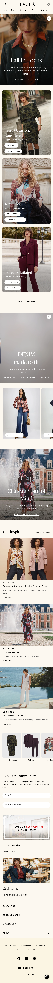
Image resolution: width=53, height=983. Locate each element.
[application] (47, 977)
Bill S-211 (32, 950)
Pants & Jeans (12, 282)
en (29, 975)
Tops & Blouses (12, 213)
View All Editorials (43, 532)
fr (33, 975)
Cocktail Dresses (13, 151)
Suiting (31, 760)
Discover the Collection (26, 79)
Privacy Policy (25, 945)
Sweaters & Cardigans (15, 219)
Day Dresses (11, 145)
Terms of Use (40, 945)
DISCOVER (7, 724)
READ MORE (8, 597)
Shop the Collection (14, 378)
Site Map (20, 950)
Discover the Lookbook (38, 378)
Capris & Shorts (13, 288)
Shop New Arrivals (26, 302)
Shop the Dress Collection (26, 514)
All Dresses (12, 760)
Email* (7, 795)
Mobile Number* (12, 805)
